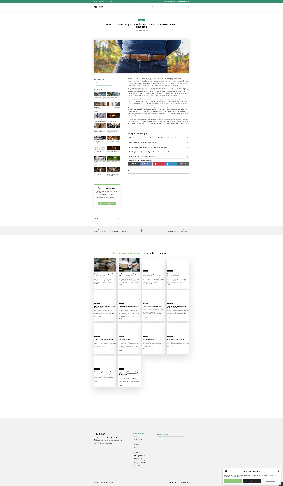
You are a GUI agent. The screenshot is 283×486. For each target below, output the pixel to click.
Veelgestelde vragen (100, 83)
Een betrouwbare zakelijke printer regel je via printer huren (129, 274)
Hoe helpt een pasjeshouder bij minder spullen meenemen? (158, 152)
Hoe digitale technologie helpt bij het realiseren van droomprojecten (99, 143)
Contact (180, 7)
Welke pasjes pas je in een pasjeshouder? (158, 142)
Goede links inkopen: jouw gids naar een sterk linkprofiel (139, 457)
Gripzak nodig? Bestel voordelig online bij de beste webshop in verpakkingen (128, 373)
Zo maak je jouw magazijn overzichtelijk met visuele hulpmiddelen (113, 174)
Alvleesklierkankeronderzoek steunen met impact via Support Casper (100, 99)
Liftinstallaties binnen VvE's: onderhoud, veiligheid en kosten (113, 153)
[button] (278, 471)
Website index (172, 482)
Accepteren (233, 481)
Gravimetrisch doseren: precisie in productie (129, 307)
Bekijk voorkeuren (270, 481)
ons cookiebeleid (235, 476)
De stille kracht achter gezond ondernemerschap (103, 274)
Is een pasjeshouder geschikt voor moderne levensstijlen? (158, 147)
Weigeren (251, 481)
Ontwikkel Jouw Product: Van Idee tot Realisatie (104, 307)
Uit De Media (135, 7)
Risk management (148, 339)
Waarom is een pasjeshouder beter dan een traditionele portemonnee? (158, 138)
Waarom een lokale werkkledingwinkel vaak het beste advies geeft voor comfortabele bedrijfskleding (113, 131)
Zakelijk (141, 20)
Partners (144, 7)
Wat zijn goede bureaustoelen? (103, 339)
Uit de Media (137, 442)
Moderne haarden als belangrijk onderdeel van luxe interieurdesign (112, 120)
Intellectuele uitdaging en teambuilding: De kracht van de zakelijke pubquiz (113, 143)
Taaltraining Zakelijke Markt (103, 372)
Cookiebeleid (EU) (183, 482)
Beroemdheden (138, 439)
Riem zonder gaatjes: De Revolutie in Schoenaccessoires (177, 274)
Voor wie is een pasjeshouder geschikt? (158, 156)
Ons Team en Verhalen (156, 7)
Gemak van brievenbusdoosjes (152, 306)
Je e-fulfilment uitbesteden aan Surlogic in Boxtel (177, 307)
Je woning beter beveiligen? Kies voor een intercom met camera (113, 109)
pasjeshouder (132, 125)
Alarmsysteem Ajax (124, 339)
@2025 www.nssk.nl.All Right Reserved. (103, 482)
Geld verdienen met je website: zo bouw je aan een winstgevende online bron (140, 463)
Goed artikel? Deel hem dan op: (104, 85)
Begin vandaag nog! (106, 188)
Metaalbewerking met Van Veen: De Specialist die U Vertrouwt (153, 274)
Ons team (136, 447)
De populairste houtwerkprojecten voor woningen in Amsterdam (99, 130)
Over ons (136, 444)
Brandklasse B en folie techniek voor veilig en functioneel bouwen (112, 99)
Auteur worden (171, 7)
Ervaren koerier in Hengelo (175, 339)
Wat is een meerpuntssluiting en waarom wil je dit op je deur (100, 120)
